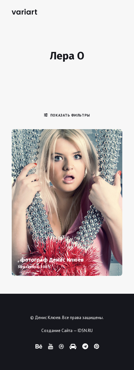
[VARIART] (24, 12)
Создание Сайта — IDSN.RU (67, 330)
